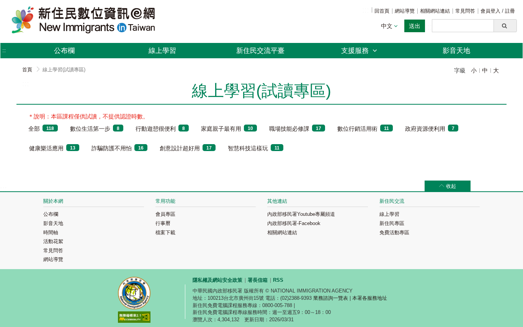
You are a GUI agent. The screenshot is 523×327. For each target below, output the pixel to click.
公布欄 (64, 50)
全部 (41, 128)
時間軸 (50, 232)
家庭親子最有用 (227, 128)
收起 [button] (451, 186)
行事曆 (162, 223)
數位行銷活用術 (363, 128)
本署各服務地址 (369, 298)
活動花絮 (53, 241)
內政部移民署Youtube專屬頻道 (301, 214)
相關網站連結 (435, 11)
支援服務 (356, 50)
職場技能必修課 (295, 128)
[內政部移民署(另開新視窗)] (134, 294)
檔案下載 (165, 232)
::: (365, 10)
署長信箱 (258, 280)
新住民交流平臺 (260, 50)
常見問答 (465, 11)
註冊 (510, 11)
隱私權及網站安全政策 (217, 280)
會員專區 (165, 214)
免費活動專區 (394, 232)
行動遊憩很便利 (160, 128)
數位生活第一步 (94, 128)
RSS (278, 280)
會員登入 (491, 11)
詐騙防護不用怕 (118, 148)
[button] (505, 25)
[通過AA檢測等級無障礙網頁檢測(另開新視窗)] (134, 318)
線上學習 (162, 50)
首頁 (27, 69)
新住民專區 (391, 223)
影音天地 (456, 50)
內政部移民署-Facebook (293, 223)
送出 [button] (414, 26)
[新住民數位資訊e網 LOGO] (84, 19)
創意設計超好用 (186, 148)
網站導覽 (405, 11)
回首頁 (381, 11)
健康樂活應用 (52, 148)
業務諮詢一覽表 (330, 298)
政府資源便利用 (429, 128)
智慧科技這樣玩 (253, 148)
